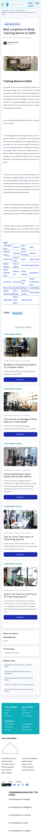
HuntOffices (5, 10)
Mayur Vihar (8, 288)
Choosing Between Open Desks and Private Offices (19, 679)
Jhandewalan (34, 292)
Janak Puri (7, 282)
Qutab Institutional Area (34, 282)
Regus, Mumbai (6, 770)
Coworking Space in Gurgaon (20, 831)
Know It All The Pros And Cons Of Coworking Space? (19, 690)
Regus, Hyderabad (28, 770)
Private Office (9, 724)
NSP (30, 300)
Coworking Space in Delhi (18, 823)
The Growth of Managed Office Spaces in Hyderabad (18, 672)
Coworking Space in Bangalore (20, 807)
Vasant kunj (7, 259)
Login (37, 3)
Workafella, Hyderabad (9, 758)
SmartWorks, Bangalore (29, 758)
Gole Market (34, 273)
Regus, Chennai (27, 764)
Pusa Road (25, 265)
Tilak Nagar (7, 300)
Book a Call (30, 4)
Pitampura (17, 253)
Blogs (6, 713)
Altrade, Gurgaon (7, 761)
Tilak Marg (25, 300)
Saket (31, 247)
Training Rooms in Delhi (11, 653)
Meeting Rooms (20, 10)
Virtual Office (26, 727)
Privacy (10, 782)
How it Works (26, 713)
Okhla (23, 259)
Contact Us (8, 716)
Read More (20, 380)
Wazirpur (32, 253)
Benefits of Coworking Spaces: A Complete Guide (18, 666)
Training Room (17, 313)
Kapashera (17, 288)
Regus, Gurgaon (7, 773)
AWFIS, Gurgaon (27, 761)
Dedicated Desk (27, 724)
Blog (12, 10)
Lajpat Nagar (34, 265)
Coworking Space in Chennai (19, 815)
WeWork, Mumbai (27, 767)
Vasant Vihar (34, 259)
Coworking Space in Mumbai (19, 799)
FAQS (24, 710)
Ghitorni (24, 288)
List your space (27, 716)
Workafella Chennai (8, 764)
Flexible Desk (9, 727)
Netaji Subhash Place (6, 273)
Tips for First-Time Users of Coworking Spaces (19, 685)
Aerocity (16, 247)
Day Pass (8, 730)
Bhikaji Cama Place (15, 300)
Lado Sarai (17, 282)
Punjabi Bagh (34, 288)
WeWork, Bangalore (8, 767)
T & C (3, 782)
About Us (8, 710)
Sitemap (18, 782)
